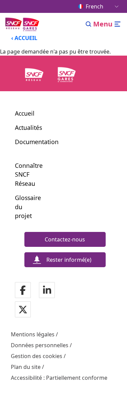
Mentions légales (33, 334)
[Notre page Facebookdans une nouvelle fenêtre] (23, 290)
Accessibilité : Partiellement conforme (59, 377)
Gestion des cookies (36, 356)
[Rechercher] (88, 24)
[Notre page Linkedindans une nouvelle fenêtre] (47, 290)
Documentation (37, 142)
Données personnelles (39, 345)
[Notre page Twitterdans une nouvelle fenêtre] (22, 310)
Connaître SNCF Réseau (24, 174)
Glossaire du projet (24, 207)
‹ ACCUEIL (24, 38)
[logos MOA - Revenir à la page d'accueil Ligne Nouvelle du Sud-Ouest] (23, 24)
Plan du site (26, 367)
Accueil (25, 113)
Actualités (28, 127)
